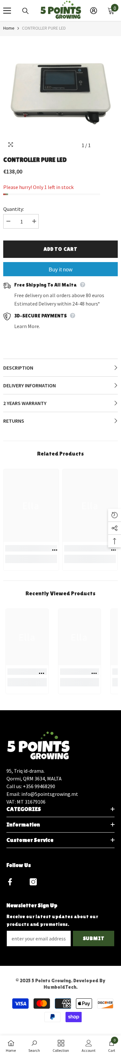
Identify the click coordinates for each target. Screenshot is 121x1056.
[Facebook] (10, 882)
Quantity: (13, 209)
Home (9, 28)
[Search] (25, 11)
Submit (94, 938)
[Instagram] (33, 882)
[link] (31, 548)
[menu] (7, 10)
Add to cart (60, 249)
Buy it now (61, 269)
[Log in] (93, 10)
